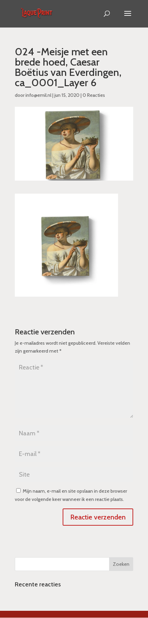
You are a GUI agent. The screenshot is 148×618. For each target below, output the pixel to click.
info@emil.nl (38, 95)
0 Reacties (94, 95)
